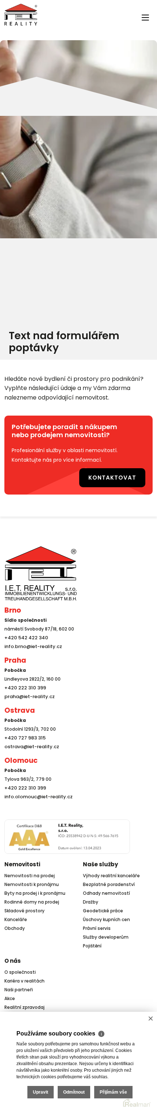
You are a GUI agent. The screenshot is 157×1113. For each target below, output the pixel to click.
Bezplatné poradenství (109, 882)
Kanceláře (15, 917)
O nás (12, 958)
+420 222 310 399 (23, 685)
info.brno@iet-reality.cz (31, 644)
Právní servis (97, 926)
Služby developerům (106, 935)
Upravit (40, 1092)
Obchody (14, 926)
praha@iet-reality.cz (27, 694)
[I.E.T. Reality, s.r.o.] (20, 14)
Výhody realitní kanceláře (111, 873)
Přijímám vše (113, 1092)
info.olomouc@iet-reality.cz (36, 794)
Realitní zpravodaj (24, 1005)
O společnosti (20, 970)
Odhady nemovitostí (106, 891)
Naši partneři (18, 987)
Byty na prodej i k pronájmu (34, 891)
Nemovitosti (22, 862)
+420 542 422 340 (24, 635)
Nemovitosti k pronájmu (31, 882)
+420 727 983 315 (23, 735)
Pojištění (92, 943)
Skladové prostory (24, 908)
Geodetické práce (103, 908)
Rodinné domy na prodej (31, 900)
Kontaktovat (118, 476)
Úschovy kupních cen (106, 917)
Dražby (90, 900)
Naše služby (100, 862)
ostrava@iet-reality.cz (29, 744)
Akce (9, 996)
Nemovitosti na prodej (29, 873)
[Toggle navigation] (8, 30)
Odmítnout (74, 1092)
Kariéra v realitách (24, 979)
